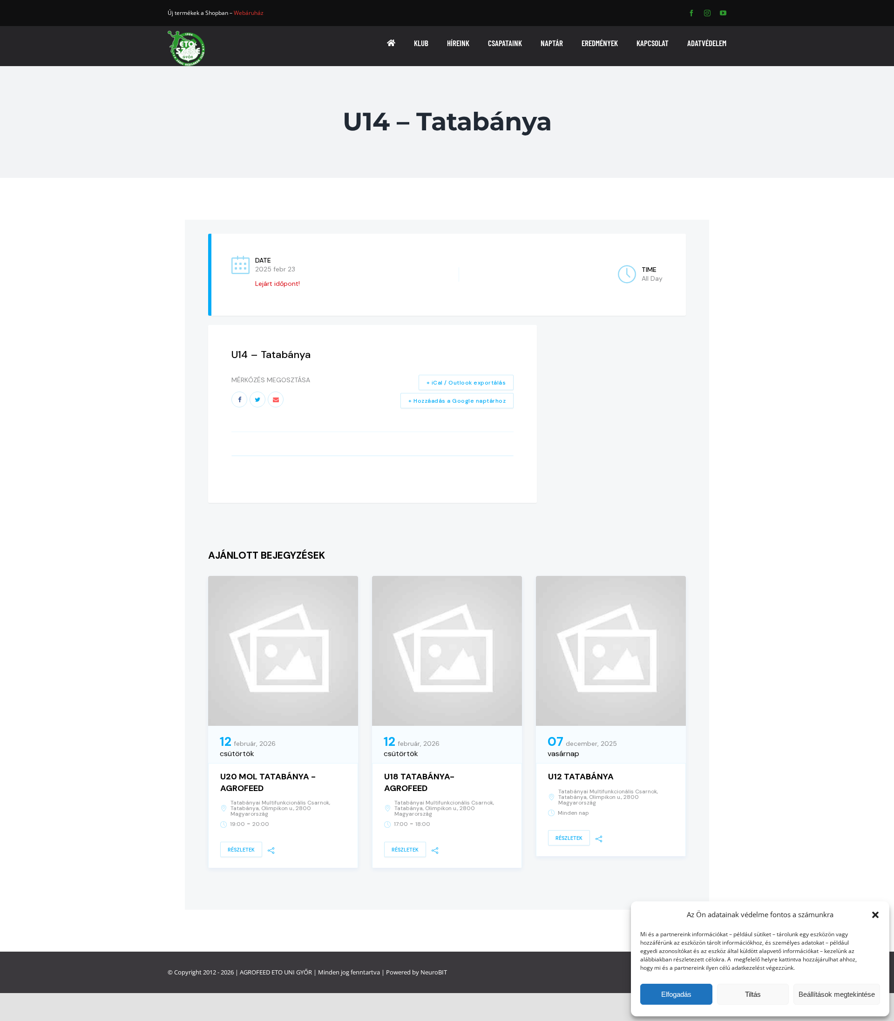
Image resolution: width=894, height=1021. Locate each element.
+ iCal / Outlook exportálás (466, 382)
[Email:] (276, 399)
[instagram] (707, 13)
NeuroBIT (433, 972)
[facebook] (691, 13)
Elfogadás (676, 994)
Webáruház (249, 13)
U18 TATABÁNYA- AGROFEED (419, 782)
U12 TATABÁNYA (581, 776)
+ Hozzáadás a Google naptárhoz (457, 401)
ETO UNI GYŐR (291, 972)
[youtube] (723, 13)
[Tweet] (257, 399)
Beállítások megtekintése (837, 994)
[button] (875, 915)
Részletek (241, 849)
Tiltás (753, 994)
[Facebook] (239, 399)
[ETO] (186, 33)
